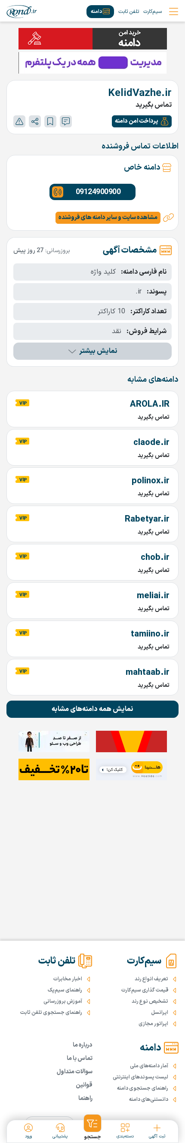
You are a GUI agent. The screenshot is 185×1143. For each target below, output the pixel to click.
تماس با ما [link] (79, 1058)
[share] (35, 121)
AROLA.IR (150, 404)
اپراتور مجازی (153, 1024)
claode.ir (151, 442)
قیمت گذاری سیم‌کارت (144, 990)
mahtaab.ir (148, 672)
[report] (19, 121)
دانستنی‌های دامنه (148, 1099)
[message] (66, 121)
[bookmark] (50, 121)
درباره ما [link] (82, 1045)
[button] (142, 121)
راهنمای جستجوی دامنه (142, 1088)
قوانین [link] (84, 1085)
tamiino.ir (150, 634)
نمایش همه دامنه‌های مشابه (92, 709)
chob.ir (155, 557)
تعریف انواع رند (151, 979)
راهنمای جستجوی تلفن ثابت (51, 1012)
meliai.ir (153, 596)
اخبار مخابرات (67, 979)
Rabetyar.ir (147, 519)
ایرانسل (159, 1012)
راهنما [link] (85, 1098)
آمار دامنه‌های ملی (149, 1066)
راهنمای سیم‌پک (65, 990)
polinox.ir (151, 481)
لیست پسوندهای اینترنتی (140, 1077)
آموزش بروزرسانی (62, 1001)
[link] (21, 11)
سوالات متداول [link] (74, 1071)
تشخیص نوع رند (150, 1001)
